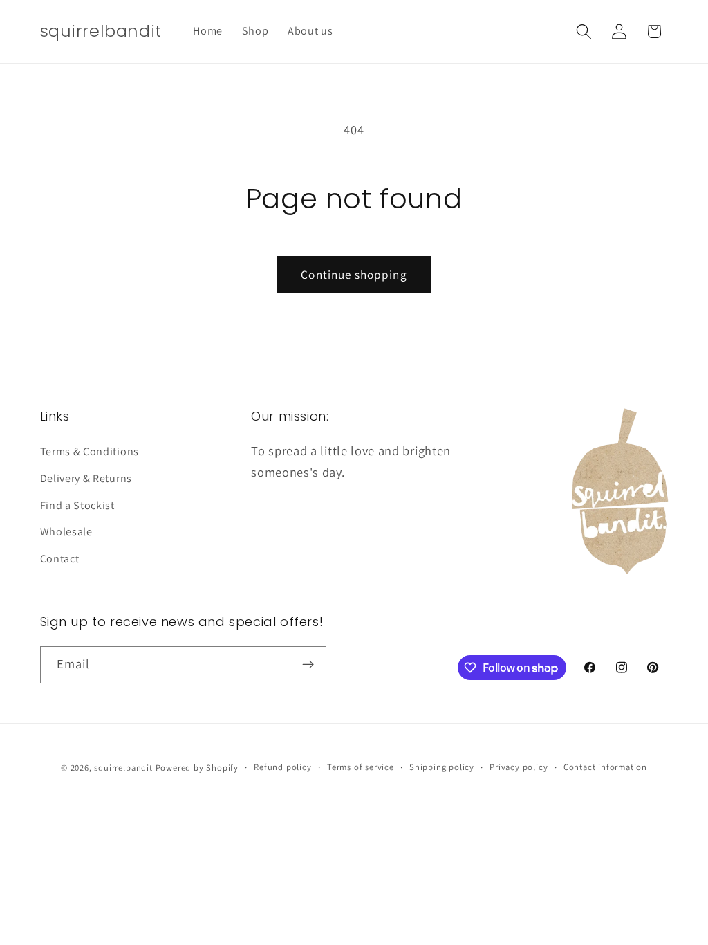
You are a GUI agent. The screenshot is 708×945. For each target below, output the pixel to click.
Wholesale (66, 531)
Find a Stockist (77, 505)
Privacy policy (519, 767)
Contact (60, 558)
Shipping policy (441, 767)
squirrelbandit (123, 767)
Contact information (605, 767)
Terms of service (360, 767)
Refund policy (282, 767)
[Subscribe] (308, 664)
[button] (584, 31)
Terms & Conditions (89, 451)
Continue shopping (354, 274)
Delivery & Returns (86, 478)
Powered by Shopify (197, 767)
